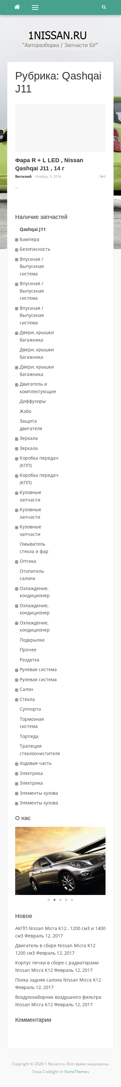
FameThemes (77, 1071)
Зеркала (29, 438)
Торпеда (29, 736)
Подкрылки (32, 640)
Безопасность (35, 249)
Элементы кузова (39, 793)
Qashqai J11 (33, 229)
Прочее (28, 649)
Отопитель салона (32, 575)
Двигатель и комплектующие (38, 387)
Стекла (27, 699)
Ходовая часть (36, 763)
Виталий (23, 176)
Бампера (29, 239)
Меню (33, 7)
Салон (26, 689)
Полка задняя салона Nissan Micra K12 (58, 980)
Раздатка (29, 660)
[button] (100, 832)
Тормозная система (32, 723)
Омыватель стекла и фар (34, 547)
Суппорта (30, 709)
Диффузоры (33, 401)
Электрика (31, 773)
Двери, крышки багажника (37, 336)
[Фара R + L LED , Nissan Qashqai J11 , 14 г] (60, 127)
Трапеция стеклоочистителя (40, 749)
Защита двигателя (31, 424)
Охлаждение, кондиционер (35, 592)
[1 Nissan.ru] (60, 38)
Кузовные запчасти (30, 496)
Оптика (28, 561)
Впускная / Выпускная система (32, 266)
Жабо (25, 411)
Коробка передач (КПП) (39, 461)
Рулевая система (38, 669)
